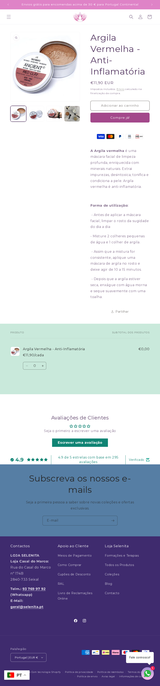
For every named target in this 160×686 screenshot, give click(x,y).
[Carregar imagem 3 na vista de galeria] (54, 114)
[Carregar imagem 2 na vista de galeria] (36, 114)
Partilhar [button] (122, 311)
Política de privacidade (79, 672)
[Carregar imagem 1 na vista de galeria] (18, 114)
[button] (8, 16)
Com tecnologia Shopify (46, 672)
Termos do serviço (139, 672)
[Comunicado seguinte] (151, 4)
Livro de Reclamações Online (75, 595)
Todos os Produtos (119, 565)
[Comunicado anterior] (8, 4)
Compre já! (120, 118)
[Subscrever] (112, 521)
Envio (120, 89)
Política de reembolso (110, 672)
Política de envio (87, 676)
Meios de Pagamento (75, 555)
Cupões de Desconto (74, 574)
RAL (61, 584)
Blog (108, 584)
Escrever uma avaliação (80, 443)
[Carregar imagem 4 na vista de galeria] (72, 114)
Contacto (112, 593)
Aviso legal (108, 676)
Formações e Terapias (122, 555)
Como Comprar (69, 565)
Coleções (112, 574)
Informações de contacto (134, 676)
